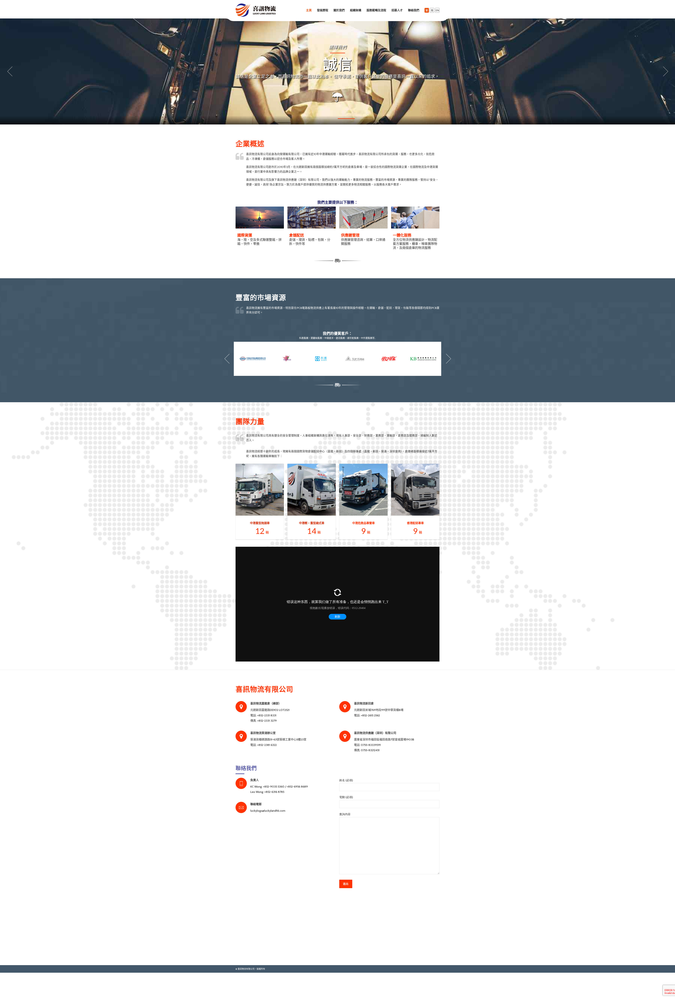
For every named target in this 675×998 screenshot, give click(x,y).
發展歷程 (322, 10)
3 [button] (346, 135)
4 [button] (363, 135)
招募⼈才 (397, 10)
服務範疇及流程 (376, 10)
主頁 (309, 10)
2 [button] (328, 135)
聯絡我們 (413, 10)
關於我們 (339, 10)
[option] (337, 71)
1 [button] (311, 135)
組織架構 (355, 10)
